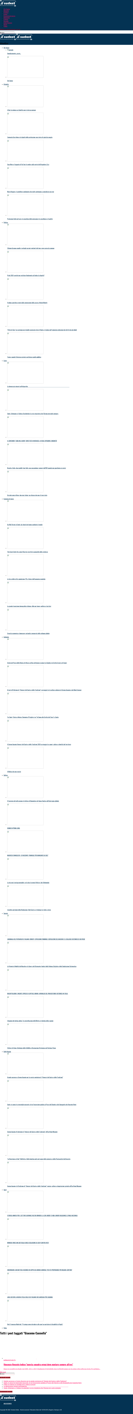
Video (5, 26)
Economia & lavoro (9, 16)
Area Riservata (8, 1404)
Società (6, 21)
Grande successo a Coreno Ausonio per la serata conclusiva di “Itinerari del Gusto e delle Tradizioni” (35, 1381)
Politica (6, 12)
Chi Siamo (7, 9)
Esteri (5, 14)
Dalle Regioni (8, 23)
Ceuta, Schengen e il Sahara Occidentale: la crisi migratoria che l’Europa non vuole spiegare (32, 1388)
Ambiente (7, 18)
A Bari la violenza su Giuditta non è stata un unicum (19, 1384)
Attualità (6, 11)
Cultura (6, 19)
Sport (5, 24)
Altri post (3, 1372)
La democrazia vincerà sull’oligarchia (36, 1386)
